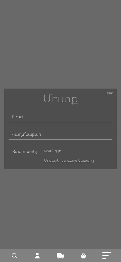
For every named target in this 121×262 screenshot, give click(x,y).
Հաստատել (24, 151)
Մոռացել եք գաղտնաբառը (69, 160)
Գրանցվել (53, 151)
